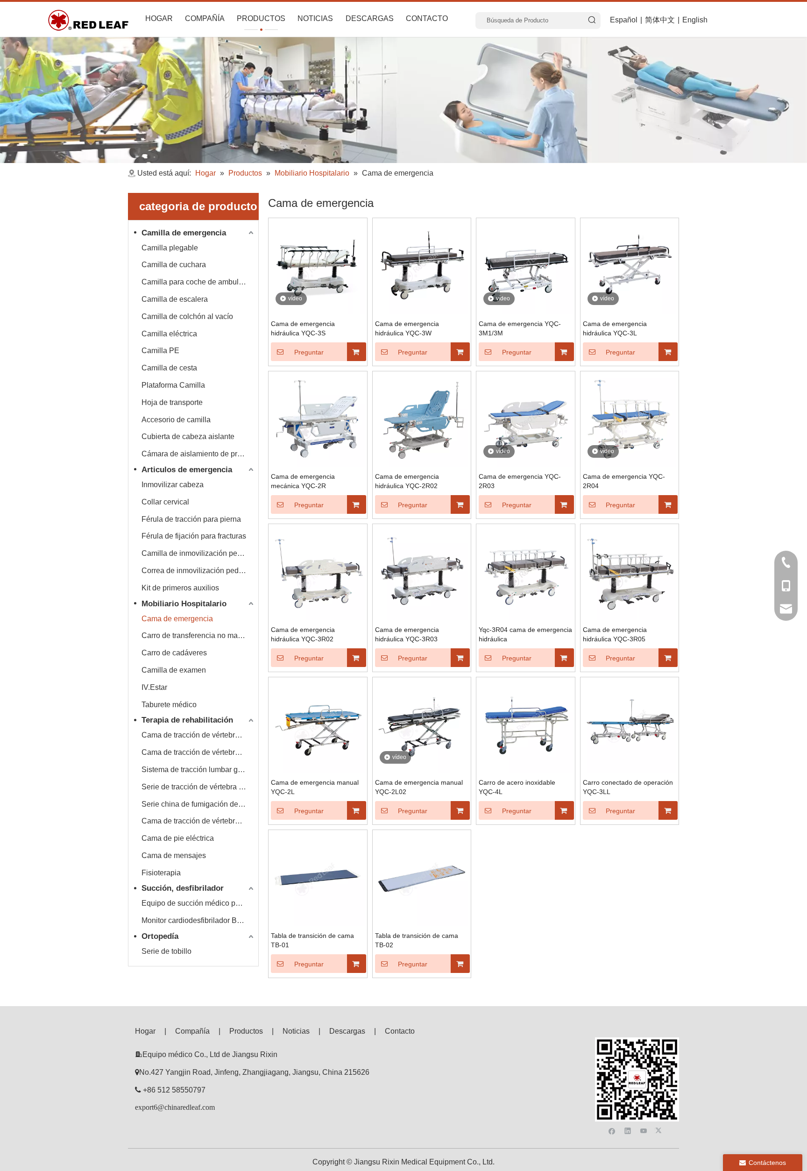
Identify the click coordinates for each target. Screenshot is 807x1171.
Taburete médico (169, 705)
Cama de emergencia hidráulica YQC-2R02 (407, 481)
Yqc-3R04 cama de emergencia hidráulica (525, 634)
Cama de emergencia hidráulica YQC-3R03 (407, 634)
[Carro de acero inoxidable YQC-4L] (526, 726)
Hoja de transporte (172, 402)
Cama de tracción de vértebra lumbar (198, 752)
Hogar (145, 1031)
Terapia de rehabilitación (187, 720)
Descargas (347, 1031)
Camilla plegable (170, 248)
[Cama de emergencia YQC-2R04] (630, 420)
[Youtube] (644, 1130)
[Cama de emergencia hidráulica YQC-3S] (318, 267)
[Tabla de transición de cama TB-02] (422, 879)
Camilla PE (160, 351)
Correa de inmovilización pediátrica (198, 571)
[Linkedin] (628, 1130)
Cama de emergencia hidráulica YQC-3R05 (615, 634)
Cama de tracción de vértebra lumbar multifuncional (198, 821)
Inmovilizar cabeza (173, 485)
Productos (246, 1031)
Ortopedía (160, 936)
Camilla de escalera (175, 299)
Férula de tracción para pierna (191, 519)
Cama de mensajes (174, 855)
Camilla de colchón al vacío (187, 316)
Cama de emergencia (177, 619)
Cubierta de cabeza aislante (188, 436)
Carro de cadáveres (174, 653)
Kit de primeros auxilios (180, 588)
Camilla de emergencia (184, 232)
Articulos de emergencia (187, 469)
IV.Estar (154, 687)
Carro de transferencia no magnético (198, 635)
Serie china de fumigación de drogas (198, 804)
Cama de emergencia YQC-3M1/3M (520, 328)
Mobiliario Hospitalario (184, 603)
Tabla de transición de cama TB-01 (312, 940)
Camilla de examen (174, 670)
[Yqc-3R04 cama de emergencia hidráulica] (526, 573)
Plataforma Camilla (173, 385)
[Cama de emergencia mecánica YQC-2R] (318, 420)
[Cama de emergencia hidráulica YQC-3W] (422, 267)
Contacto (400, 1031)
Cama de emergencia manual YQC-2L (315, 787)
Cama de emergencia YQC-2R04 (624, 481)
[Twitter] (659, 1130)
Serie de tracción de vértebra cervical (198, 787)
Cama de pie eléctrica (178, 838)
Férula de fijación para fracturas (194, 536)
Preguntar (309, 352)
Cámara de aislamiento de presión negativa (198, 454)
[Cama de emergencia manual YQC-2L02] (422, 726)
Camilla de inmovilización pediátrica (198, 553)
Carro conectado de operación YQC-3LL (628, 787)
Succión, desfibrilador (183, 888)
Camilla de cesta (169, 368)
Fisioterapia (161, 873)
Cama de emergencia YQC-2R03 (520, 481)
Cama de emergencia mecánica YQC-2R (303, 481)
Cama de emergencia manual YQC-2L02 (419, 787)
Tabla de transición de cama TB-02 (416, 940)
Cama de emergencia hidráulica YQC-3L (615, 328)
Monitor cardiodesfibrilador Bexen (197, 920)
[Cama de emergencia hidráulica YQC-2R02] (422, 420)
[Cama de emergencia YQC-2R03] (526, 420)
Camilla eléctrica (169, 334)
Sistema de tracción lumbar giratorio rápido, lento (198, 770)
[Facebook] (612, 1130)
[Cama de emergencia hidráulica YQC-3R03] (422, 573)
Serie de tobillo (166, 951)
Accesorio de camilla (176, 420)
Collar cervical (165, 502)
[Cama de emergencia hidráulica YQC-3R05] (630, 573)
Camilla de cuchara (174, 265)
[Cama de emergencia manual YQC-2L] (318, 726)
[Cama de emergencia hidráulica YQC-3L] (630, 267)
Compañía (192, 1031)
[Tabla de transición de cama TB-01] (318, 879)
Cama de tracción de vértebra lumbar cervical (198, 735)
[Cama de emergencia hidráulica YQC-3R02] (318, 573)
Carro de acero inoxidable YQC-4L (517, 787)
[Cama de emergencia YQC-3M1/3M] (526, 267)
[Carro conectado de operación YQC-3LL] (630, 726)
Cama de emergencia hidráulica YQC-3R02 (303, 634)
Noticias (296, 1031)
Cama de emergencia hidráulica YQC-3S (303, 328)
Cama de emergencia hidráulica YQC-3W (407, 328)
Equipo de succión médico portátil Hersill (198, 903)
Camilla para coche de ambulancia (198, 282)
